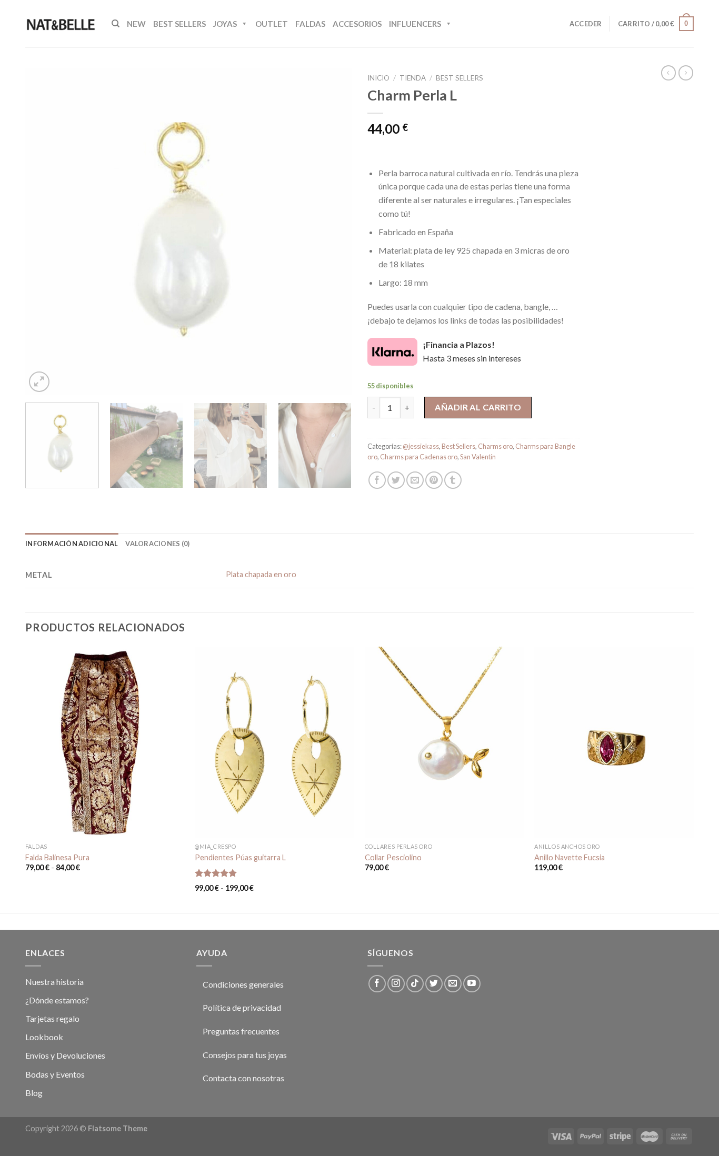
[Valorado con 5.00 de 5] (216, 873)
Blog (34, 1093)
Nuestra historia (54, 982)
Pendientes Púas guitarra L (240, 857)
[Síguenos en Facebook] (377, 983)
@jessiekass (421, 446)
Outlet (271, 23)
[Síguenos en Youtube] (472, 983)
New (136, 23)
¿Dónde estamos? (57, 1000)
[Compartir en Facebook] (377, 480)
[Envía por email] (415, 480)
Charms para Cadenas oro (418, 457)
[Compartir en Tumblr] (453, 480)
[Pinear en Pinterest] (434, 480)
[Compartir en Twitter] (396, 480)
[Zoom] (39, 381)
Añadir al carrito (478, 407)
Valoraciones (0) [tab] (157, 543)
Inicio (378, 78)
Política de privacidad (242, 1007)
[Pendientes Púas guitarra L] (274, 742)
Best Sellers (179, 23)
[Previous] (45, 231)
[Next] (331, 231)
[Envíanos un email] (453, 983)
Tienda (413, 78)
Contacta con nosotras (243, 1078)
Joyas (225, 23)
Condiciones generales (243, 984)
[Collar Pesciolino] (444, 742)
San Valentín (478, 457)
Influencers (415, 23)
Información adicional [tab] (71, 543)
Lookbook (44, 1037)
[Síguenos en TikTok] (415, 983)
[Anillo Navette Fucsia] (614, 742)
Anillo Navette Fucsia (569, 857)
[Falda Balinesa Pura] (105, 742)
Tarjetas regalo (52, 1018)
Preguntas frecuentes (241, 1031)
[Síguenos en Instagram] (396, 983)
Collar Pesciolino (393, 857)
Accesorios (357, 23)
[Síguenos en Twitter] (434, 983)
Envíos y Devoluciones (65, 1055)
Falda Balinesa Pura (57, 857)
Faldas (310, 23)
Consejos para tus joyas (245, 1055)
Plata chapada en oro (261, 574)
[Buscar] (115, 24)
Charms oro (495, 446)
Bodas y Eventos (55, 1074)
